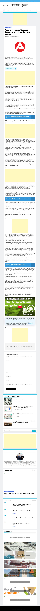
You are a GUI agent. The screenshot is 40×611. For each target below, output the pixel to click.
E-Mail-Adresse (9, 376)
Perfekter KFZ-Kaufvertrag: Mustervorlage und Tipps (15, 493)
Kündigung (14, 506)
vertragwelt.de (30, 323)
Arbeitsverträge (8, 27)
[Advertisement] (20, 19)
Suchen (34, 430)
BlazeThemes (23, 609)
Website (7, 380)
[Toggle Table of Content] (15, 69)
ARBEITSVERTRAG (13, 10)
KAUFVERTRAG (22, 10)
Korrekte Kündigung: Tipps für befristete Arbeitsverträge (23, 511)
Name (7, 372)
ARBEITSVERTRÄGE (9, 320)
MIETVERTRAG (29, 10)
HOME (8, 10)
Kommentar (8, 360)
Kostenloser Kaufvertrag (9, 491)
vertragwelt (7, 36)
